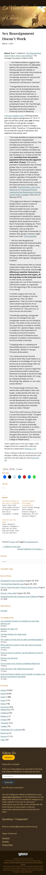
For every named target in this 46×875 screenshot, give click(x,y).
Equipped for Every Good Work (13, 580)
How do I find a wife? (9, 593)
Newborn (4, 716)
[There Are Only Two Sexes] (12, 526)
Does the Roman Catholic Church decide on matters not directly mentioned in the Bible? (23, 675)
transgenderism (31, 542)
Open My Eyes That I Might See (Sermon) (17, 669)
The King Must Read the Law (12, 584)
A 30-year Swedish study (14, 115)
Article (3, 693)
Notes (3, 704)
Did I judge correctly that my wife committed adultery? (22, 639)
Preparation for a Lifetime (11, 729)
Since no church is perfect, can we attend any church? (22, 653)
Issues (12, 542)
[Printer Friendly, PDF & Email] (12, 469)
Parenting (5, 707)
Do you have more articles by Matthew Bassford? (20, 663)
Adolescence (5, 709)
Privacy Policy (7, 845)
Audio (3, 697)
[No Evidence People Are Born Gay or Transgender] (12, 507)
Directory (6, 838)
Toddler (4, 726)
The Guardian (30, 236)
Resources (5, 733)
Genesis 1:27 (30, 449)
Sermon (4, 736)
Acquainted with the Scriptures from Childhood (19, 596)
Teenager (4, 723)
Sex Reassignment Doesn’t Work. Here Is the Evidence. (22, 54)
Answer (4, 690)
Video (3, 740)
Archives (4, 611)
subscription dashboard (11, 797)
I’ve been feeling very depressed (13, 634)
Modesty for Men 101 (9, 629)
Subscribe (9, 782)
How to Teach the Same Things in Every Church (20, 587)
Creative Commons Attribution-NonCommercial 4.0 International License (23, 863)
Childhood (5, 713)
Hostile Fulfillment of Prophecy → (30, 549)
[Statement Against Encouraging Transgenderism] (32, 508)
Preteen (4, 719)
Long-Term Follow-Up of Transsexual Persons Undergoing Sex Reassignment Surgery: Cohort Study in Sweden (25, 191)
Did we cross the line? (9, 658)
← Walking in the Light (11, 546)
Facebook (8, 757)
